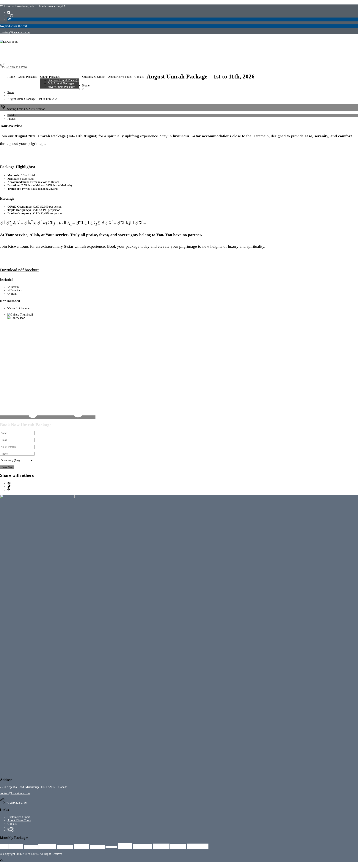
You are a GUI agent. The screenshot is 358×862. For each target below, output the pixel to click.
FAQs (11, 830)
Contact (139, 76)
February (47, 846)
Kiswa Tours (29, 853)
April (4, 846)
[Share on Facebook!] (8, 483)
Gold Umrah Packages (61, 83)
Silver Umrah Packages (61, 86)
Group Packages (27, 76)
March (125, 846)
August (16, 846)
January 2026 (111, 847)
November (142, 846)
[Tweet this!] (8, 486)
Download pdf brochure (19, 269)
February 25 (65, 847)
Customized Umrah (93, 76)
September (197, 846)
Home (11, 76)
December (31, 847)
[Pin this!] (8, 489)
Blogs (10, 827)
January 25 (97, 847)
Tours (10, 92)
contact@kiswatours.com (15, 32)
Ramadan (178, 846)
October (161, 846)
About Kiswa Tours (119, 76)
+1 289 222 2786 (16, 802)
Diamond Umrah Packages (63, 80)
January (81, 846)
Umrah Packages (50, 76)
